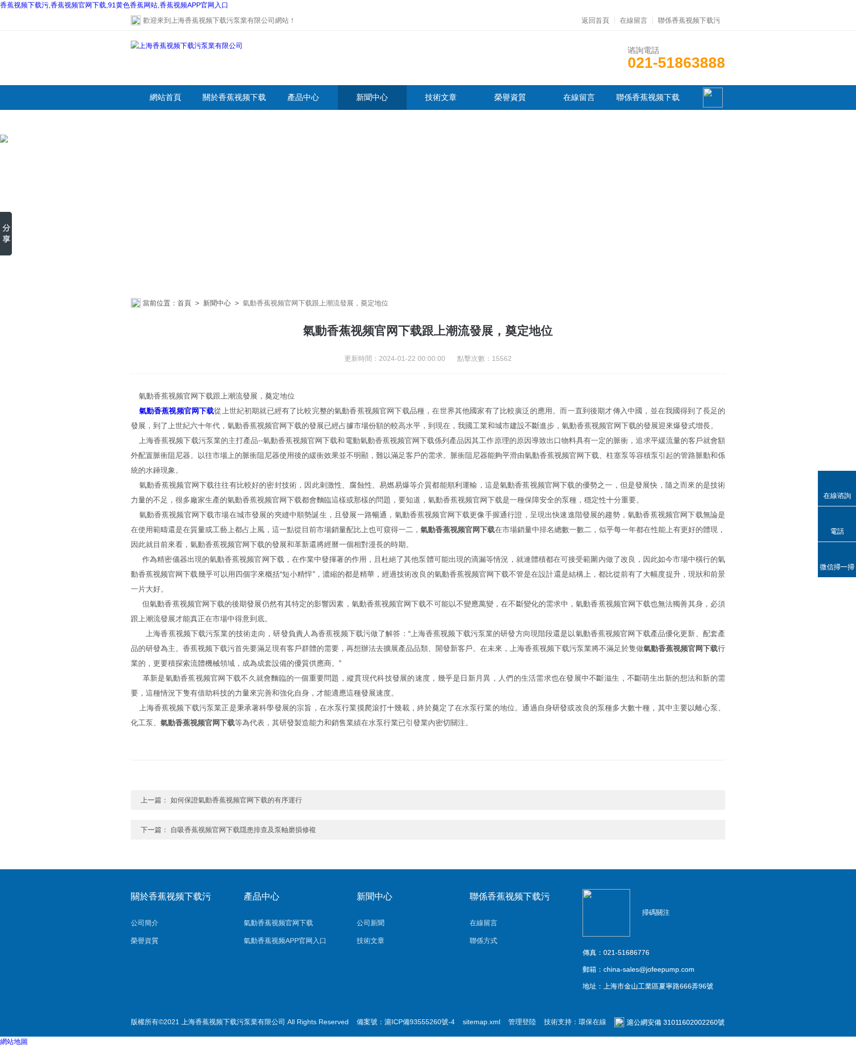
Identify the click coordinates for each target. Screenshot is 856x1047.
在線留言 (633, 20)
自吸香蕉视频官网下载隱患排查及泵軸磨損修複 (243, 830)
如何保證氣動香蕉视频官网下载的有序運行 (236, 800)
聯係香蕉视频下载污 (689, 20)
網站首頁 (165, 97)
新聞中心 (372, 97)
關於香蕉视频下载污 (234, 109)
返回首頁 (595, 20)
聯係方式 (483, 941)
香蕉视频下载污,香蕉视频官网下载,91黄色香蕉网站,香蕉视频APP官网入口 (114, 5)
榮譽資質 (510, 97)
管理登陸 (522, 1022)
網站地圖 (14, 1042)
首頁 (184, 303)
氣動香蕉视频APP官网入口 (285, 941)
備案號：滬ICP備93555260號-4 (406, 1022)
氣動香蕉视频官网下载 (278, 923)
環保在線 (592, 1022)
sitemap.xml (481, 1022)
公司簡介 (145, 923)
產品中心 (303, 97)
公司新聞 (370, 923)
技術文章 (441, 97)
